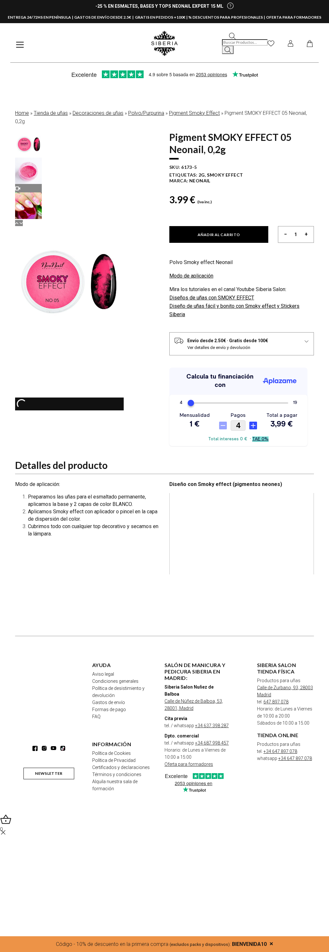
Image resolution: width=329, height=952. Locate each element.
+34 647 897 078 (280, 751)
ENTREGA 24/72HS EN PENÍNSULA (39, 17)
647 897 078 (276, 701)
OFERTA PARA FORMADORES (293, 17)
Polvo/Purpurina (146, 113)
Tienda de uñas (51, 113)
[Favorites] (271, 43)
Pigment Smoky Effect (194, 113)
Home (22, 113)
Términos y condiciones (116, 774)
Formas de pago (109, 709)
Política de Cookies (111, 753)
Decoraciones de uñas (98, 113)
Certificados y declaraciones (121, 767)
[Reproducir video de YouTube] (241, 533)
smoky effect (225, 175)
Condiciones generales (115, 681)
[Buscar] (228, 50)
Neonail (199, 180)
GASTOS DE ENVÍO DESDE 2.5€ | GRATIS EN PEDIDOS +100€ (129, 17)
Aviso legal (103, 674)
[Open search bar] (232, 35)
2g (202, 175)
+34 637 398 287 (212, 725)
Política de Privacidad (114, 760)
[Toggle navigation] (20, 45)
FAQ (96, 716)
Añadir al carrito (219, 234)
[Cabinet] (290, 43)
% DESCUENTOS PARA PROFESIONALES (225, 17)
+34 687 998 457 (212, 743)
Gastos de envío (108, 702)
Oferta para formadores (188, 764)
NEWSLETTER (49, 773)
